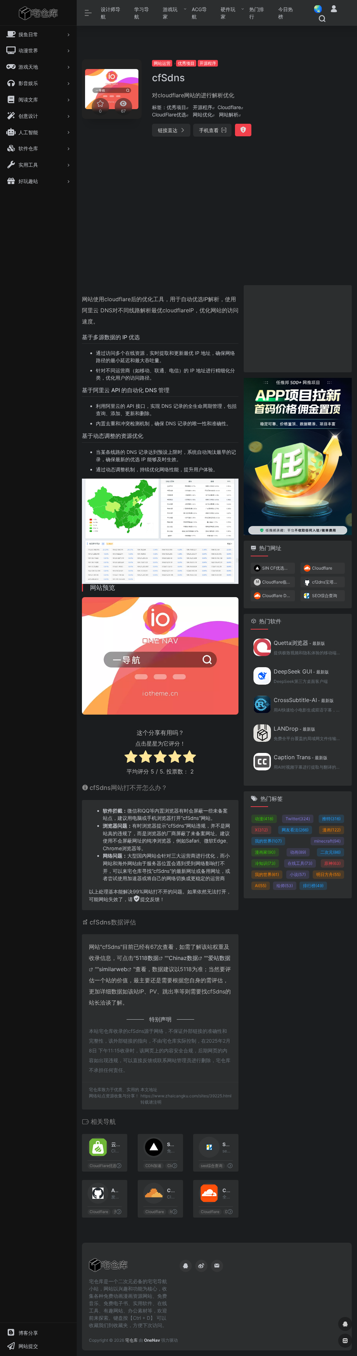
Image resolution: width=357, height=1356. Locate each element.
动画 (298, 852)
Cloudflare (229, 107)
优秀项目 (186, 63)
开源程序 (207, 63)
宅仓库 (131, 1340)
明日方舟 (328, 874)
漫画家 (265, 852)
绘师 (284, 885)
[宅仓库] (108, 1267)
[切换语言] (316, 9)
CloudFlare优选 (169, 114)
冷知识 (265, 863)
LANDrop (294, 728)
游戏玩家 (170, 13)
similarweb (113, 969)
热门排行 (256, 13)
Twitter (298, 818)
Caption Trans (300, 757)
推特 (331, 818)
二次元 (330, 852)
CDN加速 (153, 1166)
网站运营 (162, 63)
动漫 (264, 818)
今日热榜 (285, 13)
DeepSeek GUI (301, 671)
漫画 (331, 829)
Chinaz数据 (183, 957)
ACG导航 (199, 13)
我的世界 (268, 841)
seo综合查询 (212, 1166)
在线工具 (300, 863)
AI (260, 885)
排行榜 (313, 885)
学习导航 (141, 13)
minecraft (327, 841)
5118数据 (147, 957)
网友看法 (295, 829)
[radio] (130, 757)
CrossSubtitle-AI (304, 699)
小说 (298, 874)
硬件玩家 (228, 13)
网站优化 (202, 114)
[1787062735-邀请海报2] (298, 455)
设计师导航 (110, 13)
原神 (332, 863)
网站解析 (228, 114)
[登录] (333, 9)
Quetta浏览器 (299, 642)
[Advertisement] (310, 163)
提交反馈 (150, 899)
